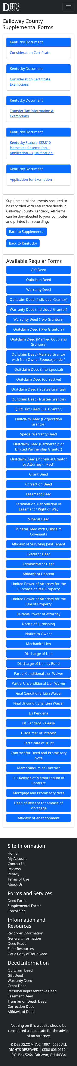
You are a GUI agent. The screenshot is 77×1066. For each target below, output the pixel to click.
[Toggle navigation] (68, 7)
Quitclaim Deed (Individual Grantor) (38, 299)
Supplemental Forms (24, 905)
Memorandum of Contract (38, 768)
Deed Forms (17, 900)
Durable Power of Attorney (38, 614)
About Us (15, 884)
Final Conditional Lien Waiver (38, 693)
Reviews (14, 869)
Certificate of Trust (39, 743)
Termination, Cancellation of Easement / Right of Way (38, 507)
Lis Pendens (38, 713)
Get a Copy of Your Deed (27, 953)
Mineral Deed (38, 519)
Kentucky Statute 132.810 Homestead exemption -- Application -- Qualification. (31, 147)
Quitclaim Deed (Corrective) (38, 379)
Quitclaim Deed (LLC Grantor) (38, 409)
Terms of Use (18, 879)
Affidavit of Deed (21, 1011)
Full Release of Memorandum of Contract (38, 780)
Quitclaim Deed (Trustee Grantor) (39, 399)
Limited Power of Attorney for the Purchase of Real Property (38, 586)
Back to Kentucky (23, 243)
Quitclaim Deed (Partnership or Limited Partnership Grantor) (38, 447)
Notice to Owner (38, 633)
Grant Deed (38, 474)
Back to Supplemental (26, 231)
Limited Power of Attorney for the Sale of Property (38, 601)
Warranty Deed (38, 289)
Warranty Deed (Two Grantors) (38, 319)
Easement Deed (38, 494)
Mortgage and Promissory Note (38, 793)
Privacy (13, 874)
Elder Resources (21, 948)
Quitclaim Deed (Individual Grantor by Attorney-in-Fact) (38, 462)
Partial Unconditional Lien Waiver (38, 683)
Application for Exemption (31, 179)
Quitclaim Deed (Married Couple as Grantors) (38, 342)
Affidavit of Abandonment (38, 818)
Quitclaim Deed (38, 279)
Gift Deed (38, 269)
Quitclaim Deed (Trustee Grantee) (38, 389)
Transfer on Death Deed (27, 1001)
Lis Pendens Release (38, 723)
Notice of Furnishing (38, 624)
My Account (17, 858)
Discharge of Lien (38, 653)
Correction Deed (38, 484)
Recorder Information (25, 933)
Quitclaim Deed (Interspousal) (38, 369)
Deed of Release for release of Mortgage (38, 805)
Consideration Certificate (30, 52)
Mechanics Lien (38, 643)
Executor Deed (38, 554)
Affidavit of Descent (38, 573)
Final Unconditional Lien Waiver (38, 703)
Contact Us (16, 863)
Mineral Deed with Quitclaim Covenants (38, 532)
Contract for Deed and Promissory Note (39, 755)
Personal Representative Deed (32, 991)
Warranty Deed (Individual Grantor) (38, 309)
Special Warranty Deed (38, 434)
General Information (24, 938)
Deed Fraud (17, 943)
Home (13, 853)
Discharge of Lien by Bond (38, 663)
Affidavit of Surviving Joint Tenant (38, 544)
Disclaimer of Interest (38, 733)
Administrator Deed (38, 564)
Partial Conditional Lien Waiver (38, 673)
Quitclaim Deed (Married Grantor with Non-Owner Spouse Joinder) (38, 357)
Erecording (17, 911)
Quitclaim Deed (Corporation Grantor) (38, 422)
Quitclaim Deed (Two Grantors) (38, 329)
